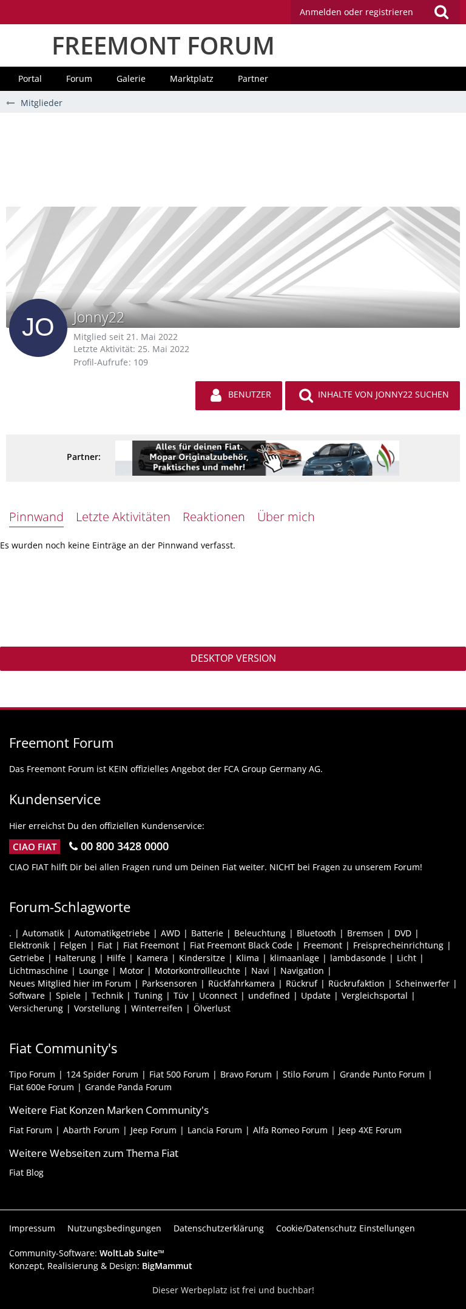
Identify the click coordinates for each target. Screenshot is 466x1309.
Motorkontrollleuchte (197, 970)
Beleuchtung (260, 933)
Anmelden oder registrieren (356, 12)
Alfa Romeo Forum (290, 1130)
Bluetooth (316, 933)
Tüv (181, 995)
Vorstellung (97, 1008)
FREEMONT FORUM (163, 45)
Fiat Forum (30, 1130)
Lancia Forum (214, 1130)
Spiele (68, 995)
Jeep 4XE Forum (370, 1130)
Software (27, 995)
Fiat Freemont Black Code (241, 945)
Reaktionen (214, 516)
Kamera (152, 958)
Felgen (73, 945)
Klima (247, 958)
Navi (260, 970)
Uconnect (218, 995)
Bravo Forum (246, 1074)
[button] (375, 12)
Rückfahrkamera (241, 983)
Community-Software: (86, 1253)
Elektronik (29, 945)
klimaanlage (294, 958)
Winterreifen (157, 1008)
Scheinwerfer (423, 983)
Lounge (94, 970)
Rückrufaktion (356, 983)
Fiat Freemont (151, 945)
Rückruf (301, 983)
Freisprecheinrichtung (398, 945)
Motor (132, 970)
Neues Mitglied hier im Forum (70, 983)
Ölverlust (212, 1008)
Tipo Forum (32, 1074)
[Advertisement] (233, 164)
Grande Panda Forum (128, 1087)
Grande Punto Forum (382, 1074)
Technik (107, 995)
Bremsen (365, 933)
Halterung (75, 958)
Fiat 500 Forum (179, 1074)
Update (316, 995)
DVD (402, 933)
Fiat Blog (26, 1172)
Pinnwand (36, 516)
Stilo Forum (306, 1074)
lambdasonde (358, 958)
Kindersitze (202, 958)
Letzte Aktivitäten (123, 516)
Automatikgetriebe (112, 933)
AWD (170, 933)
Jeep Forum (153, 1130)
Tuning (148, 995)
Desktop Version (233, 658)
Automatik (43, 933)
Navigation (302, 970)
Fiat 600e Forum (41, 1087)
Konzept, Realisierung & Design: (100, 1265)
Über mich (286, 516)
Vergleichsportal (375, 995)
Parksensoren (169, 983)
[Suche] (441, 12)
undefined (269, 995)
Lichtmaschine (38, 970)
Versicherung (36, 1008)
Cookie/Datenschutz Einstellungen (345, 1228)
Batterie (207, 933)
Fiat (105, 945)
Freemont (322, 945)
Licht (406, 958)
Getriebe (26, 958)
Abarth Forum (91, 1130)
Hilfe (116, 958)
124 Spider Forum (102, 1074)
